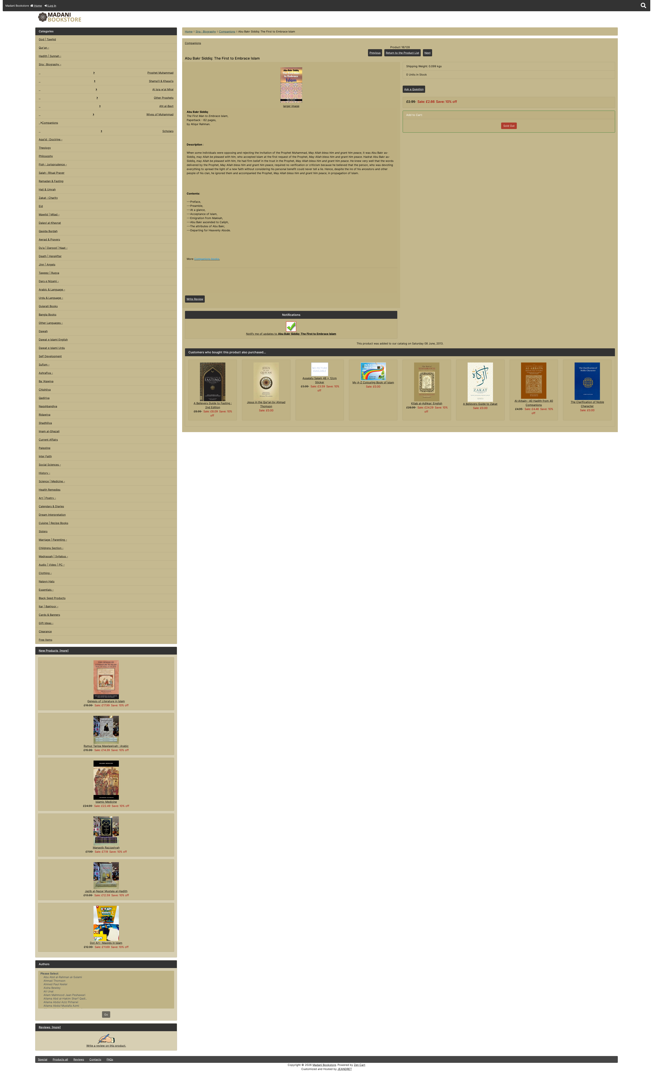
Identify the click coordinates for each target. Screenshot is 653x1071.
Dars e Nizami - (49, 281)
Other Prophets (163, 97)
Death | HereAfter (50, 256)
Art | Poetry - (47, 498)
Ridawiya (44, 414)
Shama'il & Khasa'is (161, 81)
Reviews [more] (50, 1027)
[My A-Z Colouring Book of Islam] (373, 371)
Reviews (78, 1059)
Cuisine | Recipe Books (53, 523)
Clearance (45, 631)
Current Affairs (48, 439)
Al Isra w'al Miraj (162, 89)
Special (42, 1059)
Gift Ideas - (46, 623)
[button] (643, 5)
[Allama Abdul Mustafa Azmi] (106, 1006)
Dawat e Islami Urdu (52, 348)
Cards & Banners (49, 614)
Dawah (43, 331)
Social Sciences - (50, 464)
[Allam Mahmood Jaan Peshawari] (106, 995)
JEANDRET (345, 1069)
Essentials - (46, 589)
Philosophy (46, 156)
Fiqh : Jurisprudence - (53, 164)
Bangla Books (47, 314)
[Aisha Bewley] (106, 988)
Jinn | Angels (47, 264)
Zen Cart (359, 1065)
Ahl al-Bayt (166, 106)
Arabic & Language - (52, 289)
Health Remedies (49, 489)
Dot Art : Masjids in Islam (106, 943)
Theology (45, 147)
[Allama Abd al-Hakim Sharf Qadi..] (106, 998)
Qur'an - (44, 47)
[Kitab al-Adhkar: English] (426, 381)
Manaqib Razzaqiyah (106, 847)
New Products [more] (54, 650)
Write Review (195, 299)
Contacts (95, 1059)
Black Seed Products (52, 598)
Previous (375, 52)
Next (427, 52)
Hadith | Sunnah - (50, 56)
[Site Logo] (132, 17)
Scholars (167, 131)
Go (106, 1014)
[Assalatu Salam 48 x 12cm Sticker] (319, 369)
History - (44, 473)
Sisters (43, 531)
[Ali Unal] (106, 991)
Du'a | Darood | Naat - (53, 247)
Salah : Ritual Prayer (51, 172)
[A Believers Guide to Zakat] (480, 382)
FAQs (110, 1059)
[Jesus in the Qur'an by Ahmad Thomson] (266, 381)
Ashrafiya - (46, 373)
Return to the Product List (402, 52)
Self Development (50, 356)
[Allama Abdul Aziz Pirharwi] (106, 1002)
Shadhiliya (45, 423)
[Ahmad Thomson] (106, 981)
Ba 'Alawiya (46, 381)
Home (37, 5)
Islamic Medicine (106, 801)
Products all (60, 1059)
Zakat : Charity (48, 197)
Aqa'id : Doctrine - (50, 139)
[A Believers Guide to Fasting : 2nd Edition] (212, 381)
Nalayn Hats (46, 581)
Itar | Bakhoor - (48, 606)
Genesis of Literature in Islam (106, 701)
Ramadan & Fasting (51, 181)
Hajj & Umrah (47, 189)
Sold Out (509, 125)
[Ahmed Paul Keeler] (106, 984)
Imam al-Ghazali (49, 431)
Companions (227, 31)
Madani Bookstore (324, 1065)
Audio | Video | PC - (52, 564)
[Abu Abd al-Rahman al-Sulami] (106, 977)
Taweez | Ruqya (49, 273)
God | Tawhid (47, 39)
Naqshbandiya (48, 406)
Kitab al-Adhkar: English (426, 403)
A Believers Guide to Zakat (480, 404)
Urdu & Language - (51, 298)
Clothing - (45, 573)
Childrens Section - (51, 548)
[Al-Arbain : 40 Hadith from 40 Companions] (533, 380)
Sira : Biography (206, 31)
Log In (51, 5)
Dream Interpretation (52, 514)
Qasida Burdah (48, 231)
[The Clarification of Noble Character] (587, 381)
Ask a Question (414, 89)
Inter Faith (45, 456)
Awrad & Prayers (49, 239)
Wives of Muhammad (159, 114)
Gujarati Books (48, 306)
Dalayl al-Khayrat (50, 222)
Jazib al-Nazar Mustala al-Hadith (106, 891)
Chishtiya (45, 389)
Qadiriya (44, 398)
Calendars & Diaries (51, 506)
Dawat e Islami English (53, 339)
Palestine (44, 448)
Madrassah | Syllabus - (53, 556)
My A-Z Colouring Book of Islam (373, 382)
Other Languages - (51, 323)
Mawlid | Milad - (49, 214)
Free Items (45, 639)
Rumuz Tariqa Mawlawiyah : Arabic (106, 746)
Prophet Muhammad (160, 72)
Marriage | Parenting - (53, 539)
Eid (41, 206)
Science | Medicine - (52, 481)
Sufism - (44, 364)
